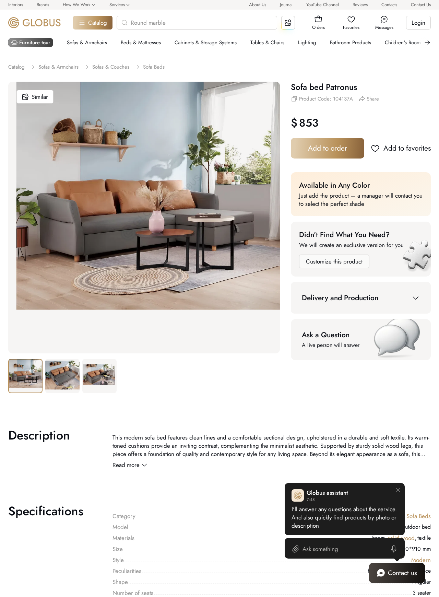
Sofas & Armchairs (87, 42)
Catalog (97, 23)
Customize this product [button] (334, 261)
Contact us (402, 572)
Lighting (307, 42)
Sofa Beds (418, 516)
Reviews (360, 4)
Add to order (327, 148)
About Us (257, 4)
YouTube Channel (322, 4)
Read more (126, 465)
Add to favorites (407, 148)
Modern (421, 560)
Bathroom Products (350, 42)
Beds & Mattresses (141, 42)
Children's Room (403, 42)
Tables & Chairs (267, 42)
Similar (40, 97)
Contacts (389, 4)
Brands (43, 4)
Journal (286, 4)
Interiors (15, 4)
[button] (318, 19)
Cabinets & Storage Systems (206, 42)
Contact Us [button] (421, 4)
